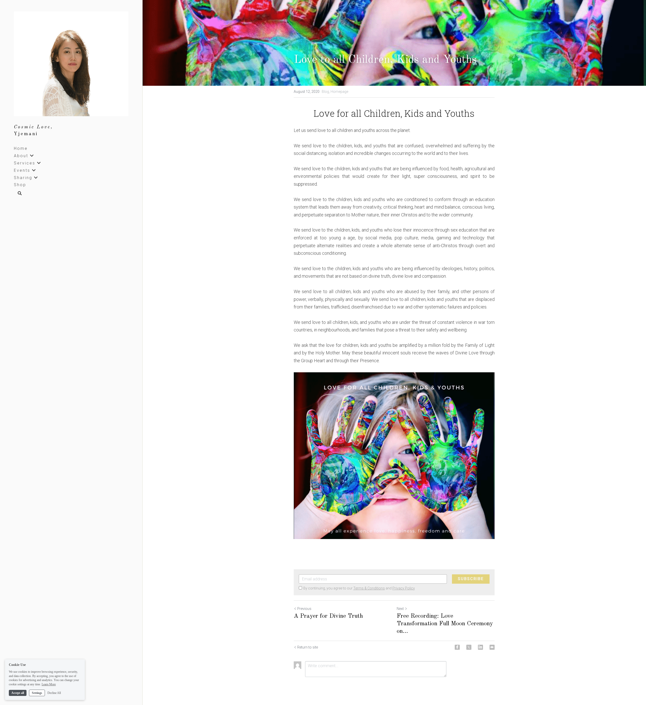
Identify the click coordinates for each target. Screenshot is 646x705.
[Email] (492, 647)
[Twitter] (468, 647)
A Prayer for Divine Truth (328, 616)
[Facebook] (457, 647)
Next (400, 609)
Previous (304, 609)
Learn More (49, 684)
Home (21, 148)
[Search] (18, 194)
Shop (20, 184)
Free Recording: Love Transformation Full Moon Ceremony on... (445, 623)
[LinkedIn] (480, 647)
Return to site (307, 647)
